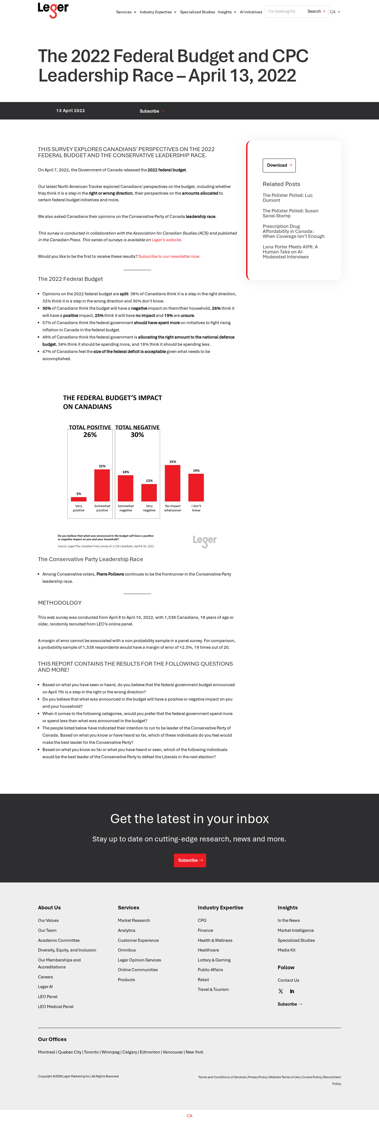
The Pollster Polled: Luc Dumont (288, 197)
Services (124, 11)
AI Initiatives (251, 11)
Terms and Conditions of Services (222, 1077)
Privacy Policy (257, 1077)
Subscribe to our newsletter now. (169, 256)
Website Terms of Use (284, 1077)
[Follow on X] (280, 991)
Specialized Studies (197, 11)
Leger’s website (166, 240)
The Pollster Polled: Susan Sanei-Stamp (291, 213)
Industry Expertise (156, 11)
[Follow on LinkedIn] (291, 991)
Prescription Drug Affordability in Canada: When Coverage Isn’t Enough (294, 231)
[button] (335, 12)
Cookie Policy (311, 1077)
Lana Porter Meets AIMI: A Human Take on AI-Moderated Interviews (290, 252)
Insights (225, 11)
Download (277, 165)
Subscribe (149, 111)
